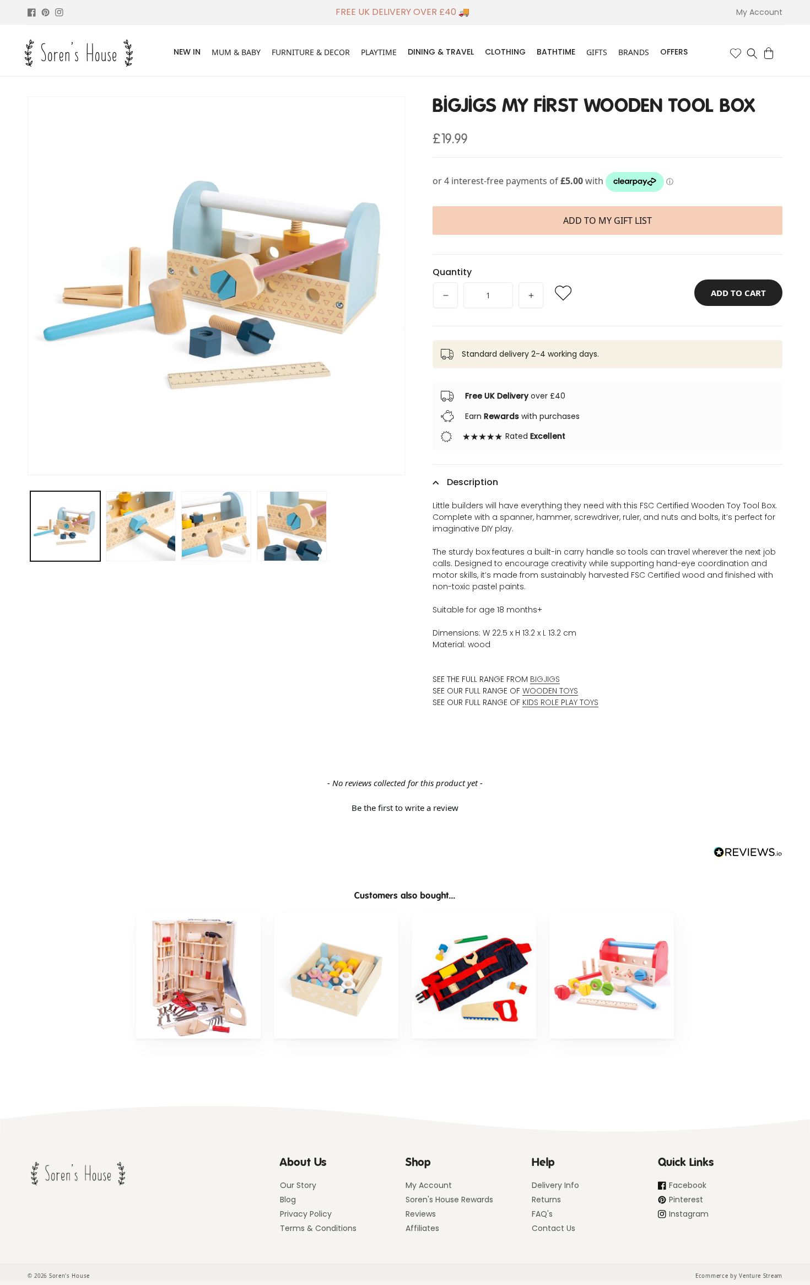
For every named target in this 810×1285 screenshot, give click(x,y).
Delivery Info (555, 1185)
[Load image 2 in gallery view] (141, 526)
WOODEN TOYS (550, 690)
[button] (752, 53)
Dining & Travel (441, 51)
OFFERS (674, 51)
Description (472, 482)
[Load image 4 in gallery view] (292, 526)
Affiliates (422, 1228)
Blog (288, 1199)
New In (187, 51)
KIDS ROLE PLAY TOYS (560, 702)
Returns (546, 1199)
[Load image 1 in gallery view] (65, 526)
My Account (429, 1185)
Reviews (421, 1213)
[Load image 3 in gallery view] (216, 526)
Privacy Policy (306, 1213)
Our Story (298, 1185)
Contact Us (553, 1228)
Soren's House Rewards (449, 1199)
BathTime (556, 51)
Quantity (452, 272)
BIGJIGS (545, 679)
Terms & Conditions (318, 1228)
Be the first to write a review (405, 807)
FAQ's (542, 1213)
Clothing (505, 51)
